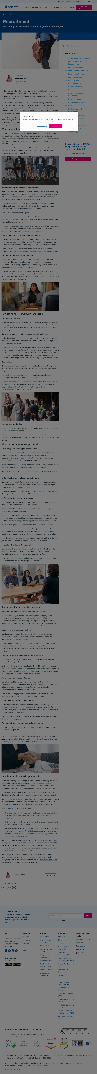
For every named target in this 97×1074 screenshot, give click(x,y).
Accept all (56, 126)
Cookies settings (42, 126)
